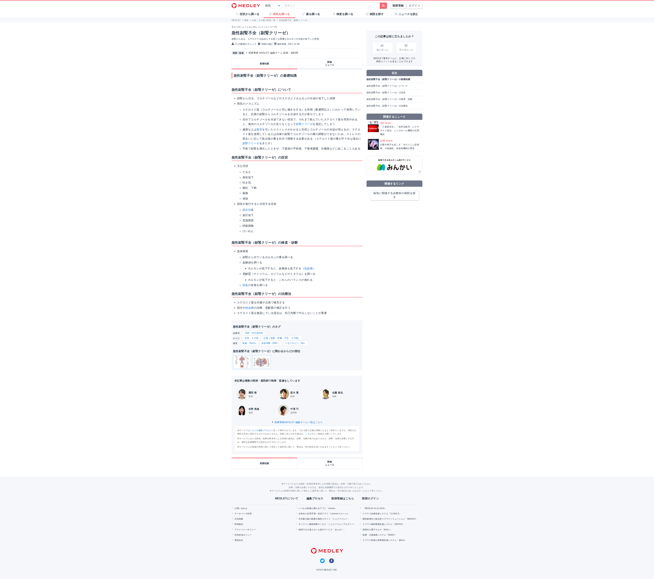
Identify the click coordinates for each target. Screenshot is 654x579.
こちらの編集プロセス (260, 430)
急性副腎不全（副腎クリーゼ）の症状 (386, 92)
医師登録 (398, 5)
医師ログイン (370, 498)
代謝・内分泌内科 (254, 333)
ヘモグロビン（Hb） (295, 343)
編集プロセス (315, 498)
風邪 (259, 129)
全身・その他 (252, 338)
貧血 (245, 285)
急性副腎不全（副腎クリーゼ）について (387, 86)
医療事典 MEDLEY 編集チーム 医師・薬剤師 (273, 52)
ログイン (414, 5)
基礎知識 (264, 63)
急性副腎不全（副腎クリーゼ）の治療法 (387, 106)
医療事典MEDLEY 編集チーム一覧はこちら (298, 422)
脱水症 (247, 209)
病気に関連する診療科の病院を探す (394, 195)
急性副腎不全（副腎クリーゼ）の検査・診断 (389, 99)
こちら (308, 434)
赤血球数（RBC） (270, 343)
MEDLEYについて (286, 498)
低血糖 (308, 268)
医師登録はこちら (342, 498)
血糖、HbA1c (249, 343)
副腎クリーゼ (304, 124)
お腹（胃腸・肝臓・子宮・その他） (281, 338)
